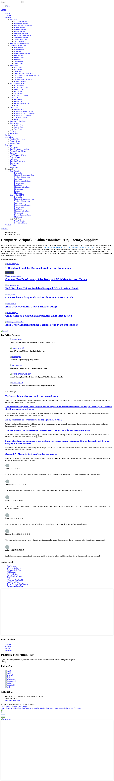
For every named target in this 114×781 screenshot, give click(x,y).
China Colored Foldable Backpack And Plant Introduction (38, 315)
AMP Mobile (23, 706)
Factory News (15, 141)
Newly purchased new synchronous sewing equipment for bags (33, 420)
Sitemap (14, 706)
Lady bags (13, 159)
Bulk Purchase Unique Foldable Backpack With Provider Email (41, 288)
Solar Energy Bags (20, 39)
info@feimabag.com (12, 700)
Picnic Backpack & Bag (22, 35)
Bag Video (9, 145)
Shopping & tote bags (17, 161)
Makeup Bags (19, 109)
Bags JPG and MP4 (17, 195)
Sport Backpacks (20, 41)
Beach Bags (18, 47)
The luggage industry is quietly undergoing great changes (31, 396)
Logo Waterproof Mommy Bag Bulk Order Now (27, 351)
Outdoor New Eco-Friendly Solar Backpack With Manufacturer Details (46, 279)
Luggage (17, 59)
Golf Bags (17, 67)
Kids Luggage (19, 85)
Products (8, 17)
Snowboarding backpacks (23, 79)
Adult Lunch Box (13, 582)
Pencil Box (75, 247)
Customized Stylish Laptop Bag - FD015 (24, 360)
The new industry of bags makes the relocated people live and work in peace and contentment (47, 430)
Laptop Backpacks (20, 31)
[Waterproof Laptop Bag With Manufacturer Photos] (16, 365)
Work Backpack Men (14, 576)
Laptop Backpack (7, 708)
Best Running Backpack (51, 247)
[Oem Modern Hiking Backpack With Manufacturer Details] (10, 294)
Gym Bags (18, 69)
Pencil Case (18, 91)
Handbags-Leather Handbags (24, 113)
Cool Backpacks (20, 29)
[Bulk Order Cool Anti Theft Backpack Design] (10, 304)
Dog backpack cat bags (22, 215)
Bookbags (49, 708)
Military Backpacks (21, 33)
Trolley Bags (18, 63)
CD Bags (17, 51)
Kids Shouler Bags (20, 87)
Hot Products (5, 706)
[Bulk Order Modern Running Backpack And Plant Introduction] (14, 322)
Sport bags (13, 153)
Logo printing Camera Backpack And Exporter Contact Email (32, 342)
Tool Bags (17, 129)
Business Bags (15, 97)
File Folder (18, 99)
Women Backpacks (21, 37)
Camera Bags (19, 49)
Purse (16, 119)
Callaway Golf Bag (14, 570)
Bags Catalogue (19, 221)
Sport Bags (14, 65)
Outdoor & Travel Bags (18, 45)
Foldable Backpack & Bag (23, 25)
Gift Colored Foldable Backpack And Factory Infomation (38, 267)
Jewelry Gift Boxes (21, 117)
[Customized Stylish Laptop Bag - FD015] (15, 357)
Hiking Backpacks (20, 27)
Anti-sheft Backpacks (21, 21)
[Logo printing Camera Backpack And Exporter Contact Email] (16, 339)
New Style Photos (20, 223)
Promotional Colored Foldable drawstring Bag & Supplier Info (33, 385)
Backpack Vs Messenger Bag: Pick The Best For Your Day (32, 454)
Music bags (14, 167)
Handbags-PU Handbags (23, 115)
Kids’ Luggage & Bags (18, 83)
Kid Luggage (11, 572)
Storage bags (14, 163)
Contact (8, 225)
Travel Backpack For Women (17, 584)
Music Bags (14, 133)
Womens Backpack (14, 568)
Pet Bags (13, 131)
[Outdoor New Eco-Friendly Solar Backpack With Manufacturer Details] (13, 276)
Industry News (15, 143)
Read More (9, 273)
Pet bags (13, 165)
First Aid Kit (18, 55)
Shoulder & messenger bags (19, 149)
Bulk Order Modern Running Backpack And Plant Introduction (41, 324)
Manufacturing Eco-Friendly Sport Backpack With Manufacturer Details (36, 377)
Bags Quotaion (15, 171)
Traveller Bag (66, 247)
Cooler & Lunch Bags (22, 53)
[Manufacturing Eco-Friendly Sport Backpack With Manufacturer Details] (20, 374)
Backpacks (13, 19)
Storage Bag (18, 127)
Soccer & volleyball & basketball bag (27, 75)
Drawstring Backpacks (22, 23)
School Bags (18, 93)
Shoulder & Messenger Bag (19, 43)
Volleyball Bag (12, 574)
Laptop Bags (18, 101)
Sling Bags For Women (22, 708)
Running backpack (20, 81)
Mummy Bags (19, 89)
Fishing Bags (18, 57)
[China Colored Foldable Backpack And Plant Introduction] (11, 313)
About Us (8, 15)
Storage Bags (14, 123)
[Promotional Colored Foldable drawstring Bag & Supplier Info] (16, 383)
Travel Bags (18, 61)
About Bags (9, 137)
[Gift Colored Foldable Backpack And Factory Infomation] (12, 264)
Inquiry (3, 662)
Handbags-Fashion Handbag (24, 111)
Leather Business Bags (22, 103)
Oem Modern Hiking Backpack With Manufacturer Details (39, 297)
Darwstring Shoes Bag (15, 586)
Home (7, 13)
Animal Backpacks (21, 95)
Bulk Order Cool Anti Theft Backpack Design (31, 306)
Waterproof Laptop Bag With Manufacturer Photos (28, 368)
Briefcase (17, 105)
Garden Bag (18, 125)
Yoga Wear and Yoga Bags (23, 73)
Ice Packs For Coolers (87, 247)
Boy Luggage (12, 566)
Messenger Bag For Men (15, 580)
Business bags (15, 157)
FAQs (7, 135)
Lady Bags (13, 107)
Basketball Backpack (73, 708)
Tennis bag (18, 77)
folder (9, 578)
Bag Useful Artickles (17, 139)
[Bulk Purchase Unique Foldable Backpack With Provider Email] (12, 285)
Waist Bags (18, 71)
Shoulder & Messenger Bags (24, 175)
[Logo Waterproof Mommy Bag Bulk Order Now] (17, 348)
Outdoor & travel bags (17, 151)
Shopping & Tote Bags (18, 121)
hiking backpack (59, 708)
